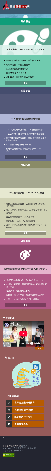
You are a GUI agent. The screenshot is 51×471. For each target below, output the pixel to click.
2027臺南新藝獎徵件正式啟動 (19, 145)
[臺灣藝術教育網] (16, 9)
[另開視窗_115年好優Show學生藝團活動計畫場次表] (25, 17)
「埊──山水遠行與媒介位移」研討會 (22, 299)
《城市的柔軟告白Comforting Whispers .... (24, 280)
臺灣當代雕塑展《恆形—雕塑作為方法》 (24, 60)
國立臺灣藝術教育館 (12, 446)
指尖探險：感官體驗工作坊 (18, 291)
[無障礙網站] (8, 457)
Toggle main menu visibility (44, 12)
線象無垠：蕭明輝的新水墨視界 (20, 77)
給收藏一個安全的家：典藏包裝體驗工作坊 (25, 295)
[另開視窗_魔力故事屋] (26, 388)
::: (3, 438)
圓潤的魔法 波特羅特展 (16, 73)
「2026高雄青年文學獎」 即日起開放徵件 (24, 130)
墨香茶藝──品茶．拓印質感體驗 (20, 221)
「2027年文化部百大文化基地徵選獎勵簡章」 (26, 134)
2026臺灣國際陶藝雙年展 (17, 69)
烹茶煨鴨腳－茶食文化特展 (18, 65)
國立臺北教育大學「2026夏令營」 (21, 217)
